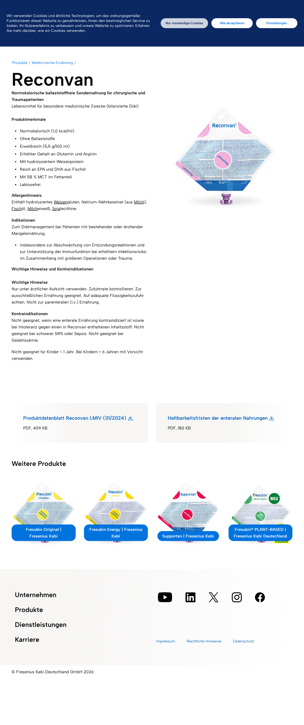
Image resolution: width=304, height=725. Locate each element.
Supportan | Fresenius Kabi (188, 536)
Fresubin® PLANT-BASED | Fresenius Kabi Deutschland (260, 533)
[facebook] (260, 597)
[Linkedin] (190, 597)
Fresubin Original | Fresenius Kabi (43, 533)
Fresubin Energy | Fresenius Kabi (115, 533)
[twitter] (213, 597)
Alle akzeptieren (232, 23)
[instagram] (236, 597)
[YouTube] (165, 597)
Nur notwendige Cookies (184, 23)
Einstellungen (276, 23)
